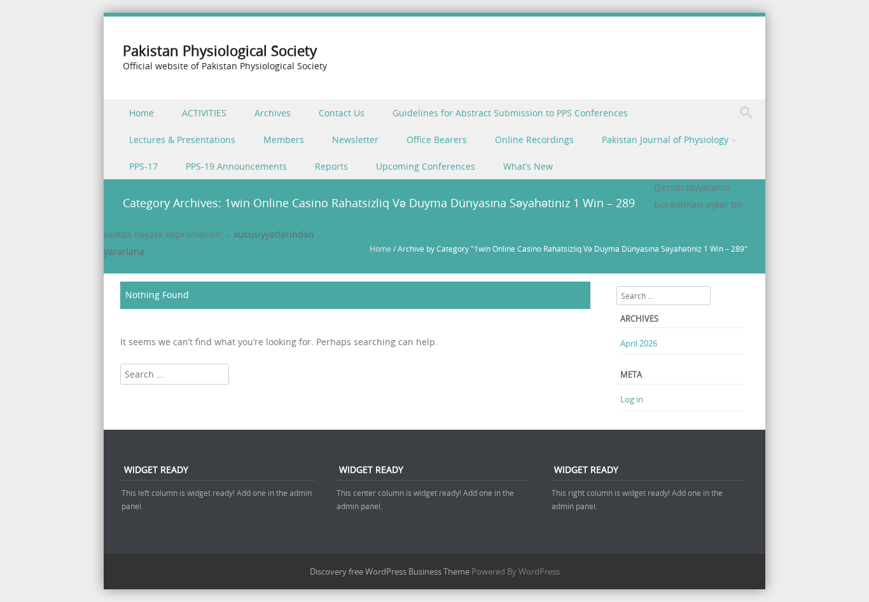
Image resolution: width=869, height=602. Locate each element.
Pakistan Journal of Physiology (665, 139)
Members (283, 139)
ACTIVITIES (204, 113)
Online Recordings (534, 139)
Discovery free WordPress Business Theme (389, 571)
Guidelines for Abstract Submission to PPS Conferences (510, 113)
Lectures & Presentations (182, 139)
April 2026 (638, 343)
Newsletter (355, 139)
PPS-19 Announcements (236, 166)
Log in (631, 399)
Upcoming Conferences (425, 166)
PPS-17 (143, 166)
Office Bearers (437, 139)
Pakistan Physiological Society (220, 50)
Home (141, 113)
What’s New (528, 166)
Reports (331, 166)
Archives (272, 113)
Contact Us (342, 113)
